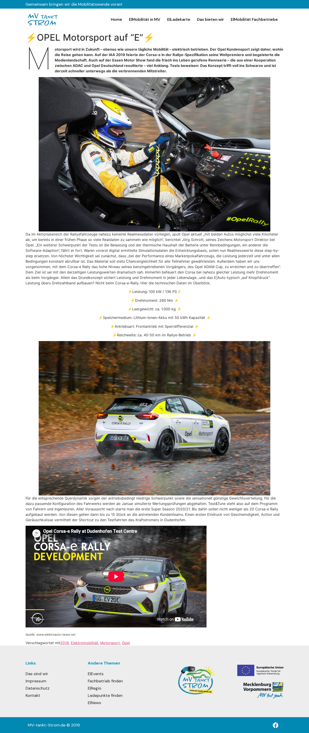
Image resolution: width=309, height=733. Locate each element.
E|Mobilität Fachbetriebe (254, 19)
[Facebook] (275, 725)
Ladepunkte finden (105, 695)
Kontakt (33, 695)
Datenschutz (38, 688)
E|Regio (94, 688)
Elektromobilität (84, 643)
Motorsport (110, 643)
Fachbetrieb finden (105, 681)
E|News (94, 702)
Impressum (36, 681)
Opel (126, 643)
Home (116, 19)
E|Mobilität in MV (144, 19)
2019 (64, 643)
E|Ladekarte (178, 19)
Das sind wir (37, 673)
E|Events (96, 673)
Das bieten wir (210, 19)
